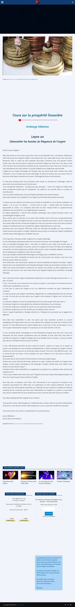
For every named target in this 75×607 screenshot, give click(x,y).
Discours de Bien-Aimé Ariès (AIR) (28, 482)
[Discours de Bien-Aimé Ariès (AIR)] (28, 475)
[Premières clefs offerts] (10, 475)
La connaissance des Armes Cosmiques (46, 482)
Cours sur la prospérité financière (19, 79)
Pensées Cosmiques (63, 481)
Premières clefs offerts (8, 482)
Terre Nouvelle (20, 605)
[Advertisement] (37, 19)
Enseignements (33, 79)
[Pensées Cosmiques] (64, 475)
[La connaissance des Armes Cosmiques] (46, 475)
